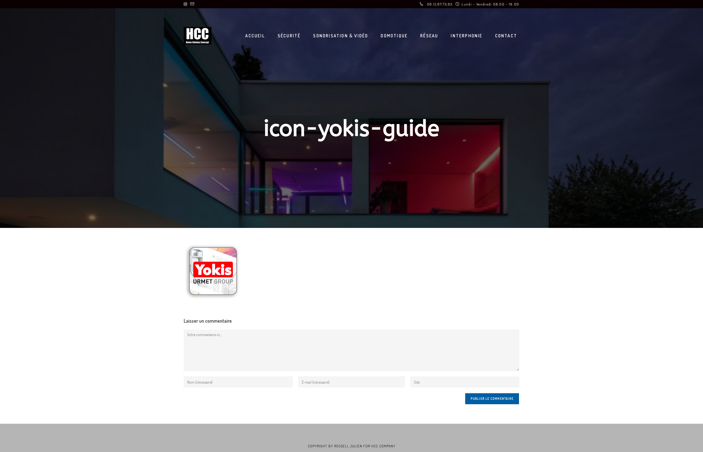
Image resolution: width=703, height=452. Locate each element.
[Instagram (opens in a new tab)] (186, 4)
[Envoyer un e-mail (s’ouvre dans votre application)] (192, 4)
